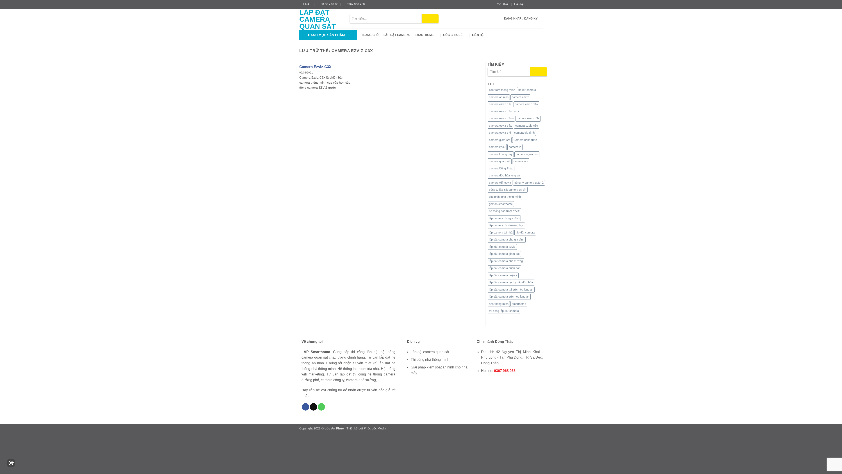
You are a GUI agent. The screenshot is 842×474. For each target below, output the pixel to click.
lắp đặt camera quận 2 (503, 275)
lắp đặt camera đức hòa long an (509, 296)
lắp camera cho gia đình (504, 218)
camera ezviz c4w (500, 125)
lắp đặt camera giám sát (504, 253)
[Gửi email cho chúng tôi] (540, 4)
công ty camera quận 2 (529, 182)
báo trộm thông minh (502, 90)
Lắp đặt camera (397, 35)
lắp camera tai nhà (500, 232)
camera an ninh (498, 97)
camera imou (497, 147)
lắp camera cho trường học (506, 225)
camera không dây (500, 154)
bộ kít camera (527, 90)
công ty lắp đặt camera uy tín (507, 189)
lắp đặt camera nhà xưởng (506, 261)
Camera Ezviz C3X (315, 67)
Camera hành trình (525, 140)
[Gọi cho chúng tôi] (321, 407)
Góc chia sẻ (453, 35)
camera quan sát (499, 161)
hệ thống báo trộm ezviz (504, 211)
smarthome (519, 303)
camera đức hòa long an (504, 175)
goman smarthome (501, 204)
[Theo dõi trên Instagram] (532, 4)
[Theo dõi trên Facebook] (528, 4)
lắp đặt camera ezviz (502, 246)
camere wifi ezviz (500, 182)
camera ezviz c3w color (504, 111)
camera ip (515, 147)
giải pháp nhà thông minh (505, 196)
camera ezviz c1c (500, 104)
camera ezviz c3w (526, 104)
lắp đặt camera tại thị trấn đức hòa (511, 282)
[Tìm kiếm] (499, 18)
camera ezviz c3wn (501, 118)
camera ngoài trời (527, 154)
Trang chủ (369, 35)
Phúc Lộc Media (375, 428)
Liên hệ (518, 4)
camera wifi (521, 161)
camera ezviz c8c (526, 125)
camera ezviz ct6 (500, 132)
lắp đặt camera (525, 232)
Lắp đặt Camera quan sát (317, 19)
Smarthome (424, 35)
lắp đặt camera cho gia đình (506, 239)
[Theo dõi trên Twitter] (536, 4)
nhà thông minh (498, 303)
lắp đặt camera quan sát (504, 268)
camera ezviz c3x (528, 118)
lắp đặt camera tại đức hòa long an (511, 289)
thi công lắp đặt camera (504, 310)
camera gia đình (524, 132)
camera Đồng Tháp (501, 168)
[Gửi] (430, 18)
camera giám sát (499, 140)
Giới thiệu (503, 4)
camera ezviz (520, 97)
